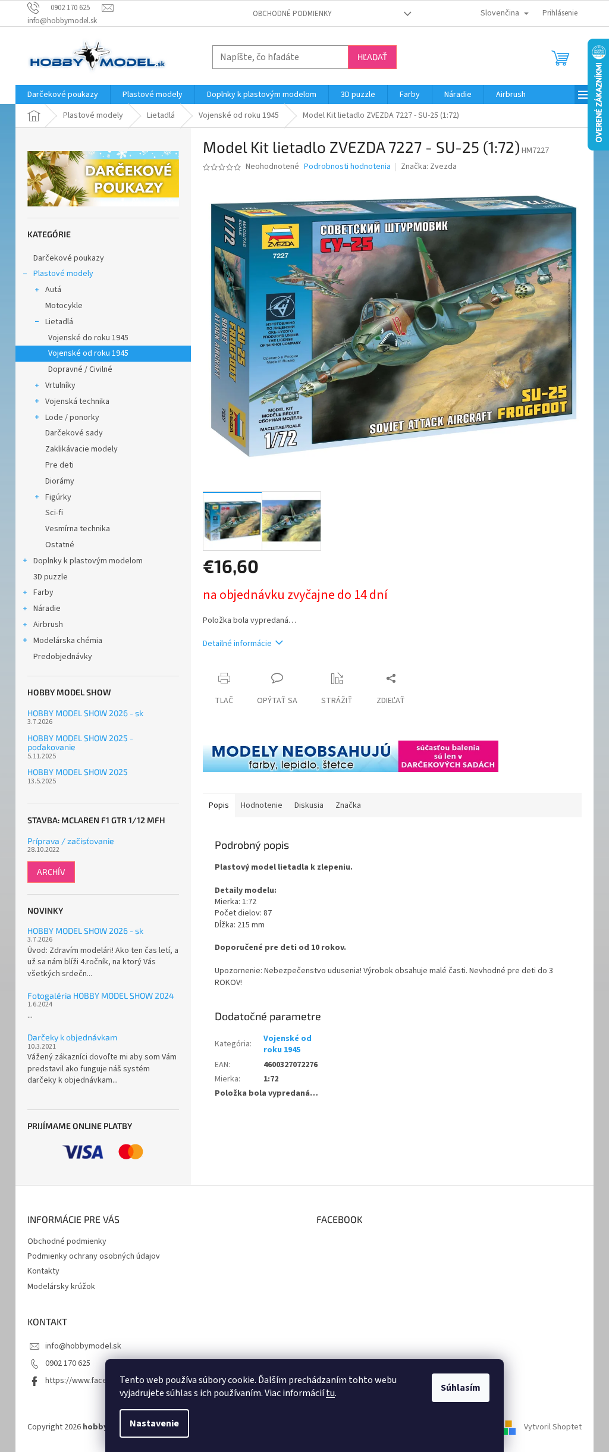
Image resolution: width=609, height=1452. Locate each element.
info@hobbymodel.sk (83, 1346)
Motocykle (64, 306)
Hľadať (372, 57)
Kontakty (43, 1271)
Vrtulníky (60, 385)
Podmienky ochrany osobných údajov (93, 1256)
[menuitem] (62, 94)
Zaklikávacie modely (81, 449)
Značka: (429, 167)
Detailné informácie (237, 644)
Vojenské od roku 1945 (88, 353)
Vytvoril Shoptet (553, 1428)
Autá (53, 290)
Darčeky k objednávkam (72, 1037)
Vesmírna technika (77, 529)
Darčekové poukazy (68, 258)
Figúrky (58, 497)
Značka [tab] (348, 805)
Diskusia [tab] (309, 805)
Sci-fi (54, 513)
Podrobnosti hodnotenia (347, 167)
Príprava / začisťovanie (70, 840)
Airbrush (48, 625)
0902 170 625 (67, 1363)
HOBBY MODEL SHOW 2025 (77, 771)
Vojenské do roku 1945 (88, 338)
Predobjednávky (62, 657)
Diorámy (59, 481)
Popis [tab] (219, 805)
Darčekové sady (74, 433)
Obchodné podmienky (292, 13)
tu (330, 1393)
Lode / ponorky (72, 418)
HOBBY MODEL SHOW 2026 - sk (85, 712)
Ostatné (59, 545)
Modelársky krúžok (61, 1287)
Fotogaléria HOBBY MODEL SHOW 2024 (100, 995)
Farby (43, 592)
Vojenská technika (77, 401)
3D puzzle (50, 577)
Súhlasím (461, 1387)
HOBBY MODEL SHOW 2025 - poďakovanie (80, 742)
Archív (51, 872)
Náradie (47, 608)
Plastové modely (63, 274)
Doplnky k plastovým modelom (88, 561)
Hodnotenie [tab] (261, 805)
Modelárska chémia (67, 641)
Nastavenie (154, 1423)
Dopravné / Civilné (80, 369)
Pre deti (59, 465)
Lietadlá (59, 322)
